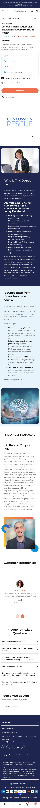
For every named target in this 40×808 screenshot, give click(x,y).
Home (3, 18)
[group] (20, 122)
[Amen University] (20, 11)
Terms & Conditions (20, 798)
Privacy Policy (7, 798)
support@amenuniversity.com (11, 742)
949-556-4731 (6, 739)
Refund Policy (32, 798)
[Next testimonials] (22, 616)
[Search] (32, 11)
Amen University (6, 24)
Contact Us (13, 732)
